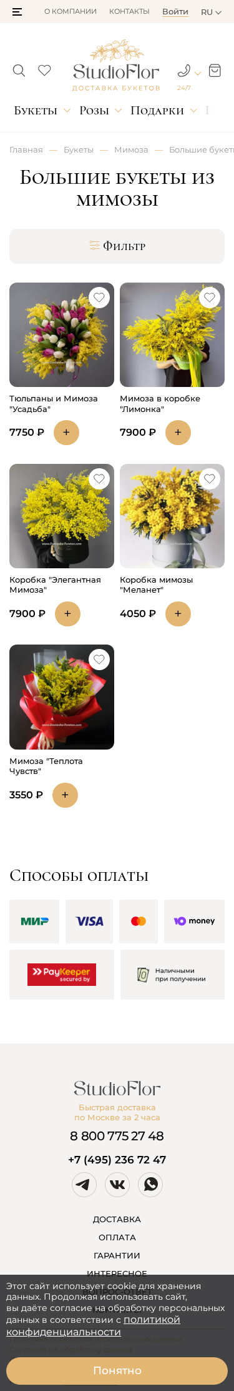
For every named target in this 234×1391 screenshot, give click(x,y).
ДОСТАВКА (117, 1219)
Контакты (129, 11)
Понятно (117, 1370)
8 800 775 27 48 (116, 1135)
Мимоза (131, 149)
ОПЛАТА (117, 1237)
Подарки (157, 110)
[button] (17, 12)
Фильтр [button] (124, 246)
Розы (94, 110)
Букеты (35, 110)
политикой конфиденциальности (93, 1325)
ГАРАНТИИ (117, 1255)
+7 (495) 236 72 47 (117, 1159)
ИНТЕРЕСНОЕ (117, 1273)
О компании (70, 11)
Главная (26, 149)
